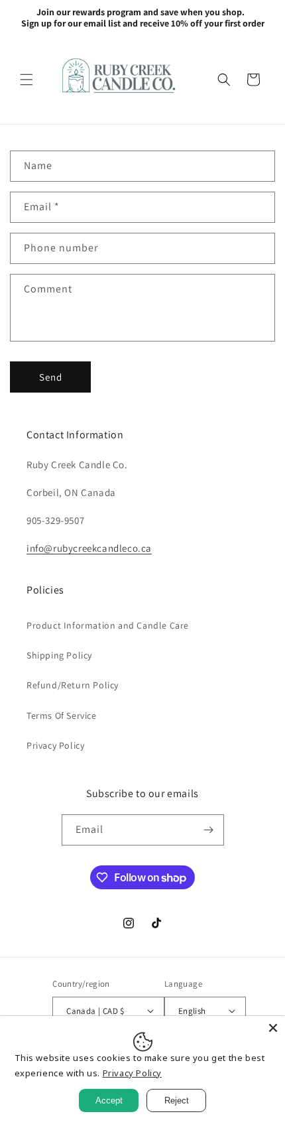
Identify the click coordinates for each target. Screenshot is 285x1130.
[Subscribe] (208, 830)
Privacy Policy (55, 745)
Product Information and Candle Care (108, 625)
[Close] (273, 1028)
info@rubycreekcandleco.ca (89, 548)
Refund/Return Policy (73, 685)
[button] (26, 79)
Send (50, 377)
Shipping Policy (59, 655)
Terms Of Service (62, 716)
